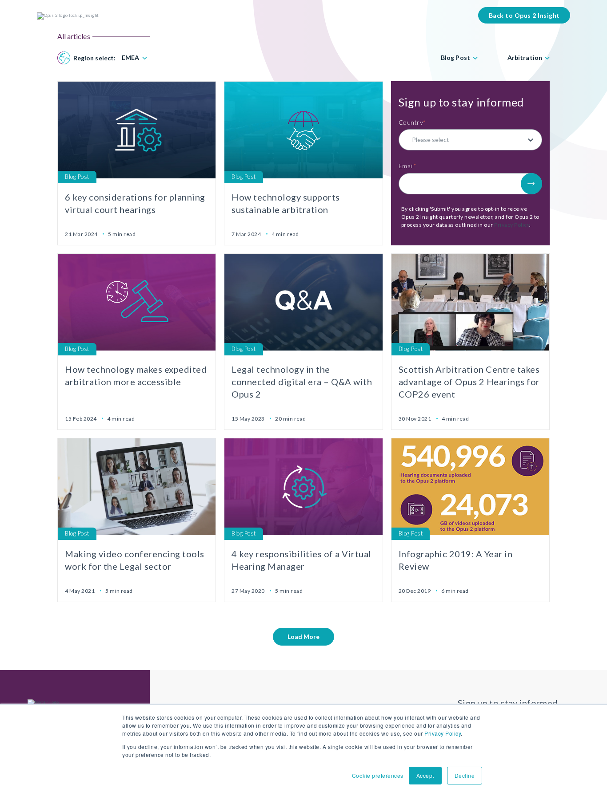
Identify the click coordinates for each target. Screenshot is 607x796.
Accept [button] (425, 775)
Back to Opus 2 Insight (524, 15)
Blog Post (455, 58)
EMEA (130, 58)
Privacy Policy (442, 733)
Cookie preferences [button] (377, 775)
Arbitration (524, 58)
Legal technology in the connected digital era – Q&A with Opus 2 (302, 381)
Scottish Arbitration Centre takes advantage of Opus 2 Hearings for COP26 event (469, 381)
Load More (303, 636)
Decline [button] (465, 775)
